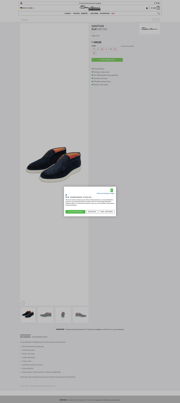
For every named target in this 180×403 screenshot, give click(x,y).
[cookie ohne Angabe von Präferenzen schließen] (112, 190)
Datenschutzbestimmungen (105, 193)
